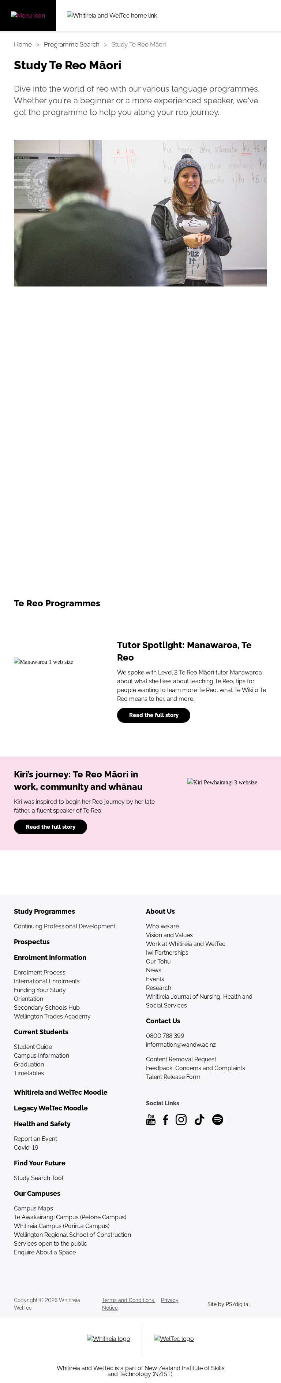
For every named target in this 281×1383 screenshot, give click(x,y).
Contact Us (163, 1021)
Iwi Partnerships (167, 952)
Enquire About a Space (45, 1252)
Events (155, 979)
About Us (160, 911)
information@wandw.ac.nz (181, 1044)
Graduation (29, 1064)
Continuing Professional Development (64, 926)
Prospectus (32, 942)
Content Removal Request (181, 1059)
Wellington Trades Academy (52, 1016)
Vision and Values (169, 935)
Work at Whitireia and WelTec (185, 943)
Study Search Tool (38, 1178)
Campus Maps (33, 1208)
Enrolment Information (50, 957)
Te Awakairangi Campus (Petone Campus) (70, 1217)
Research (158, 987)
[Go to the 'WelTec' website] (174, 1338)
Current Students (41, 1032)
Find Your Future (39, 1163)
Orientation (28, 998)
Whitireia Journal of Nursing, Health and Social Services (199, 1001)
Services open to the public (50, 1243)
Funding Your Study (40, 990)
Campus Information (41, 1055)
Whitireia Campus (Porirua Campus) (61, 1226)
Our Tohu (158, 961)
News (153, 970)
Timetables (29, 1073)
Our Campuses (37, 1193)
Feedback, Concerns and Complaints (195, 1068)
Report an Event (35, 1138)
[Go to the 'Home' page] (137, 15)
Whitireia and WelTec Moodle (61, 1092)
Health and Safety (42, 1124)
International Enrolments (47, 981)
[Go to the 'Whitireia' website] (108, 1338)
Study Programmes (44, 911)
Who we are (162, 926)
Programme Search (72, 44)
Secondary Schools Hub (47, 1007)
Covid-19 (26, 1147)
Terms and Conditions (129, 1300)
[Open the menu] (28, 15)
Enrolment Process (39, 972)
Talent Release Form (173, 1076)
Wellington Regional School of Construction (72, 1234)
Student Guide (33, 1046)
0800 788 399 (165, 1035)
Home (23, 44)
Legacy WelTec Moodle (51, 1108)
